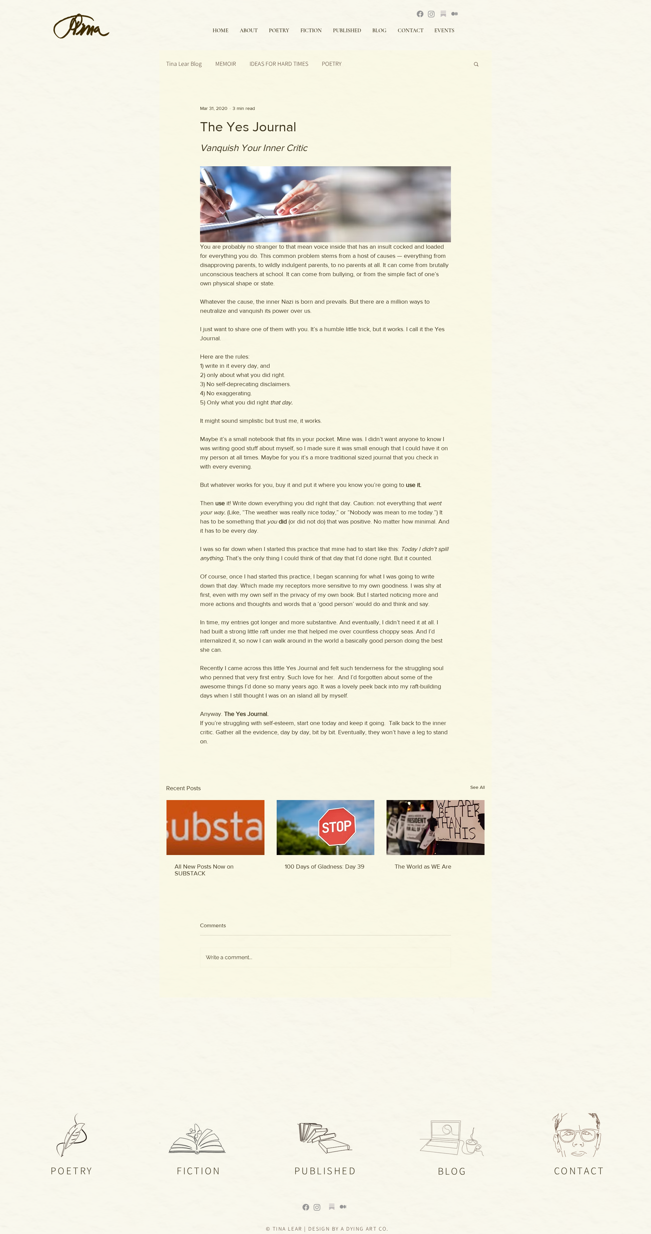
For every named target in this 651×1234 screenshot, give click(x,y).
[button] (476, 64)
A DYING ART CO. (365, 1228)
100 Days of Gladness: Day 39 (324, 866)
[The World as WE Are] (436, 827)
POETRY (331, 64)
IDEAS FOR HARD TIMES (279, 64)
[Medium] (454, 14)
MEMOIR (225, 64)
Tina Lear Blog (184, 64)
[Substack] (443, 14)
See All (477, 787)
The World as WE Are (423, 866)
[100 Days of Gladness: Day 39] (326, 827)
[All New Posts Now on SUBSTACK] (215, 827)
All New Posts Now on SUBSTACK (204, 870)
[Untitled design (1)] (332, 1207)
